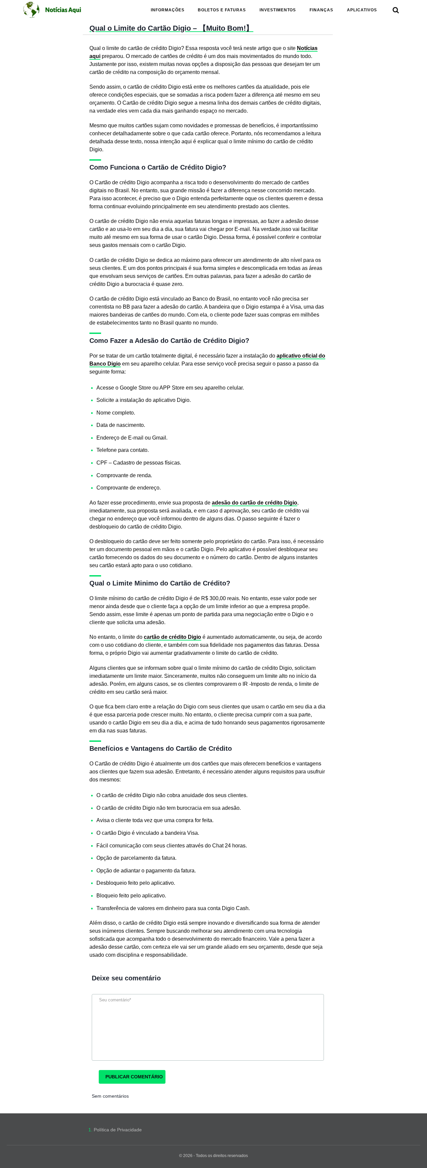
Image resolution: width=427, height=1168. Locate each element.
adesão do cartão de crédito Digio (254, 503)
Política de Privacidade (118, 1129)
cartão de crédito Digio (172, 637)
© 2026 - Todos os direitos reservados (213, 1155)
